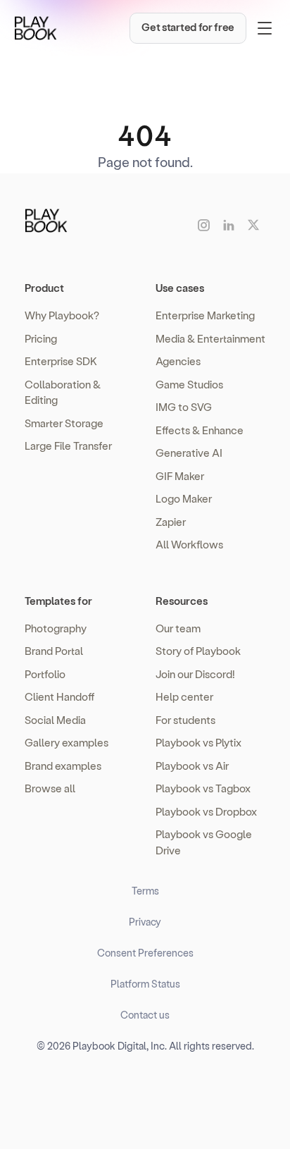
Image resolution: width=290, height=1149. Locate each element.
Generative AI (189, 452)
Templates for (58, 600)
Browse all (50, 788)
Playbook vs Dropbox (206, 811)
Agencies (178, 361)
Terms (145, 891)
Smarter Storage (64, 423)
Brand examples (63, 765)
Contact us (145, 1015)
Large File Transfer (68, 445)
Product (44, 287)
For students (185, 719)
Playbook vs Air (192, 765)
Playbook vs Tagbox (203, 788)
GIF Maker (180, 475)
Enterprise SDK (61, 361)
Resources (182, 600)
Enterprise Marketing (205, 315)
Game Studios (189, 384)
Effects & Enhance (200, 430)
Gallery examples (66, 742)
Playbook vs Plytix (198, 742)
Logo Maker (184, 498)
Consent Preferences (145, 953)
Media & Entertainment (210, 338)
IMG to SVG (184, 406)
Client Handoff (59, 696)
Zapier (171, 521)
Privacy (145, 922)
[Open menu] (264, 28)
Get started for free (187, 26)
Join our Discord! (195, 674)
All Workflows (189, 544)
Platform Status (145, 984)
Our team (178, 628)
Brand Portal (54, 650)
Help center (184, 696)
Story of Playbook (198, 650)
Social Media (55, 719)
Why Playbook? (62, 315)
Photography (56, 628)
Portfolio (45, 674)
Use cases (180, 287)
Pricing (41, 338)
